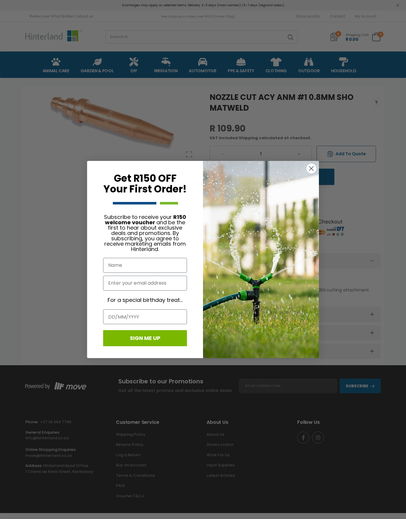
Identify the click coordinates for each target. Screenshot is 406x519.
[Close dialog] (311, 168)
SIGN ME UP (145, 338)
